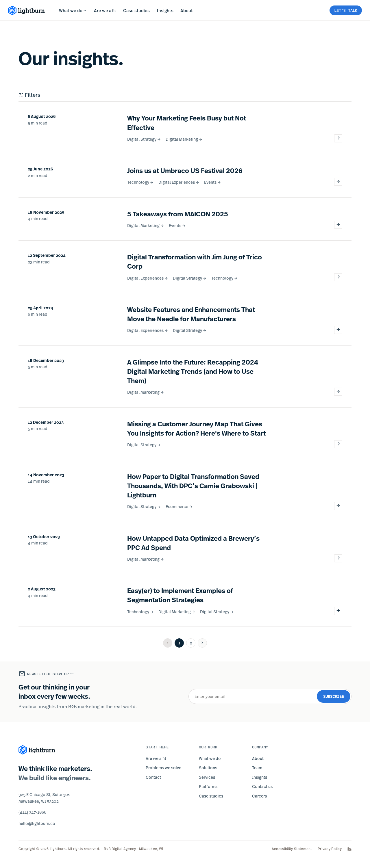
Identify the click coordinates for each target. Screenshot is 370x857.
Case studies (136, 10)
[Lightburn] (37, 749)
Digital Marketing (184, 139)
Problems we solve (163, 767)
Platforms (208, 786)
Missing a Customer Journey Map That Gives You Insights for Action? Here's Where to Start (196, 428)
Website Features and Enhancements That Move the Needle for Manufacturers (191, 314)
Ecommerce (179, 506)
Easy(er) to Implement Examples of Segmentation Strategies (180, 595)
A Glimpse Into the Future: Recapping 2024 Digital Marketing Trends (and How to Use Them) (192, 371)
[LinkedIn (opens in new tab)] (349, 849)
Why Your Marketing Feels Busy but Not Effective (186, 122)
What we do (73, 11)
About (186, 10)
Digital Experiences (178, 182)
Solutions (208, 767)
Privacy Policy (330, 849)
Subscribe (333, 696)
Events (212, 182)
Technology (140, 182)
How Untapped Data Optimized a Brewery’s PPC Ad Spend (193, 542)
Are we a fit (105, 10)
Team (257, 767)
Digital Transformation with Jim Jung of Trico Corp (194, 261)
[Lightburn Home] (26, 10)
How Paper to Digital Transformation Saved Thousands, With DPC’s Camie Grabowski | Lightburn (193, 485)
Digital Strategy (144, 139)
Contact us (262, 786)
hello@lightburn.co (36, 823)
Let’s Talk (345, 10)
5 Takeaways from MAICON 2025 (177, 213)
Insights (165, 10)
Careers (259, 796)
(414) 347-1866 (32, 812)
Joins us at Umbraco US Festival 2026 (185, 170)
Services (207, 777)
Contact (153, 777)
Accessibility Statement (292, 849)
